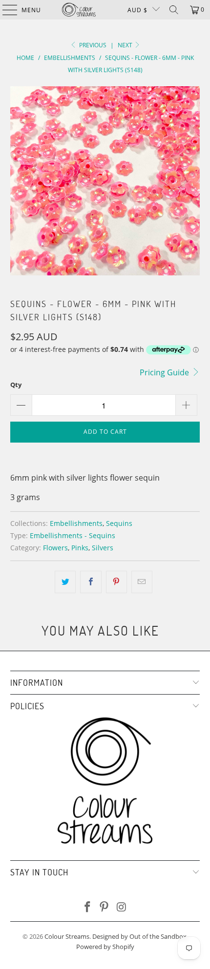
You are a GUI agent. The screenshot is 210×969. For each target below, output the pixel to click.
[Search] (174, 9)
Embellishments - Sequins (72, 535)
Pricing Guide (165, 372)
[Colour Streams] (78, 9)
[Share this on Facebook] (90, 582)
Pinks (79, 547)
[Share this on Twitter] (65, 582)
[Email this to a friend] (141, 582)
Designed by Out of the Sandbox (139, 936)
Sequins (119, 523)
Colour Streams (66, 936)
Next (126, 45)
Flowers (55, 547)
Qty (15, 384)
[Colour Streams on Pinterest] (104, 907)
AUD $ (137, 10)
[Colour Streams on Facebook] (87, 907)
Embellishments (76, 523)
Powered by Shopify (105, 946)
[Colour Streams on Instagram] (121, 907)
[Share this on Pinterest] (116, 582)
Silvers (102, 547)
